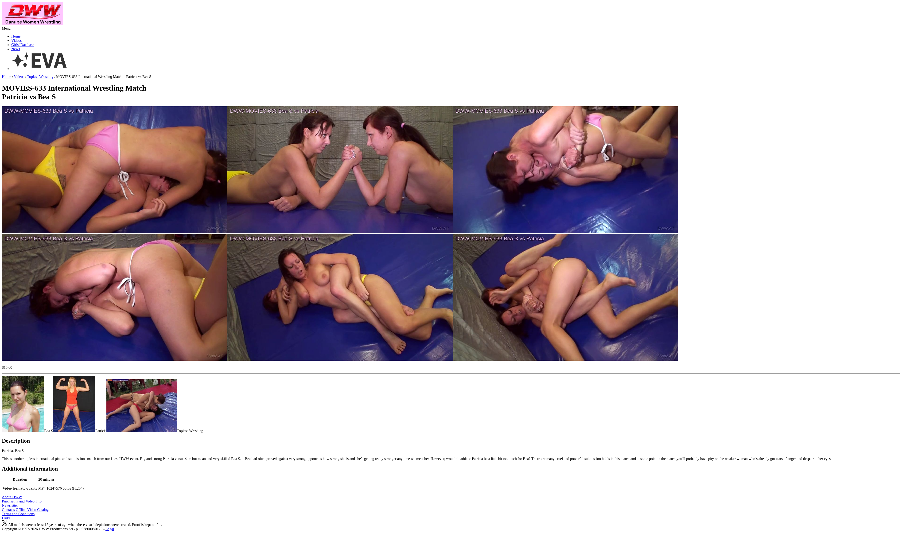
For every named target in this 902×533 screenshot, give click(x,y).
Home (15, 36)
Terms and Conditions (18, 514)
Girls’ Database (22, 45)
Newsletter (10, 505)
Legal (109, 529)
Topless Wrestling (40, 77)
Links (6, 518)
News (15, 49)
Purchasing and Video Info (22, 501)
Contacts (8, 510)
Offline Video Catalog (32, 510)
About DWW (12, 497)
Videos (16, 40)
